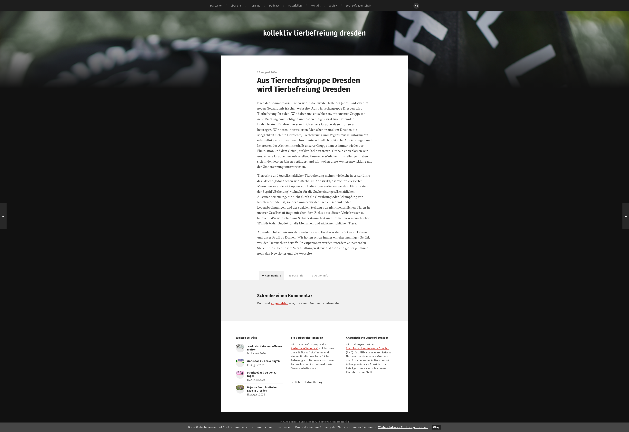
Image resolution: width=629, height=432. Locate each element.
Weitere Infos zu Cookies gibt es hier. (403, 427)
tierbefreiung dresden (302, 421)
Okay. (436, 427)
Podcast (274, 5)
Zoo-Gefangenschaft (358, 5)
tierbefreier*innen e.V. (304, 348)
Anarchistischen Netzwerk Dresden (367, 348)
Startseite (216, 5)
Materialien (295, 5)
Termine (255, 5)
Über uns (235, 5)
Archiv (333, 5)
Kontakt (315, 5)
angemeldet (279, 303)
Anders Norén (340, 421)
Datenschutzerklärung (308, 382)
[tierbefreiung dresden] (314, 33)
